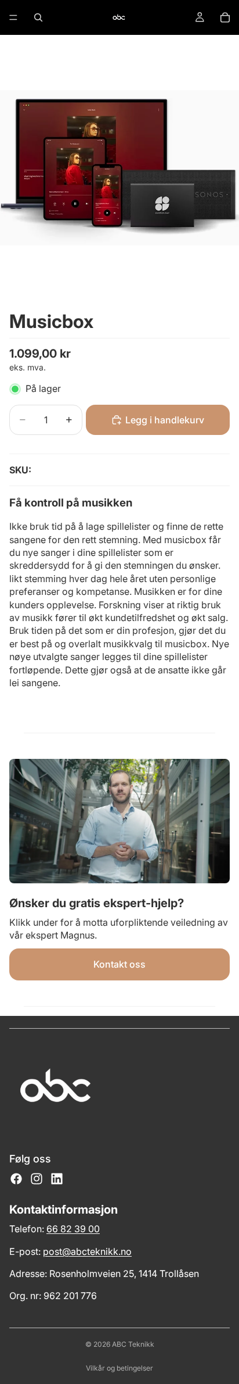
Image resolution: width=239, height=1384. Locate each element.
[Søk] (38, 17)
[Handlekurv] (225, 17)
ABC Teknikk (133, 1344)
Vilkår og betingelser (119, 1368)
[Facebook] (16, 1179)
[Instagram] (37, 1179)
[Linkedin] (57, 1179)
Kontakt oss (119, 964)
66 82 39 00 (73, 1229)
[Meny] (13, 17)
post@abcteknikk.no (87, 1251)
